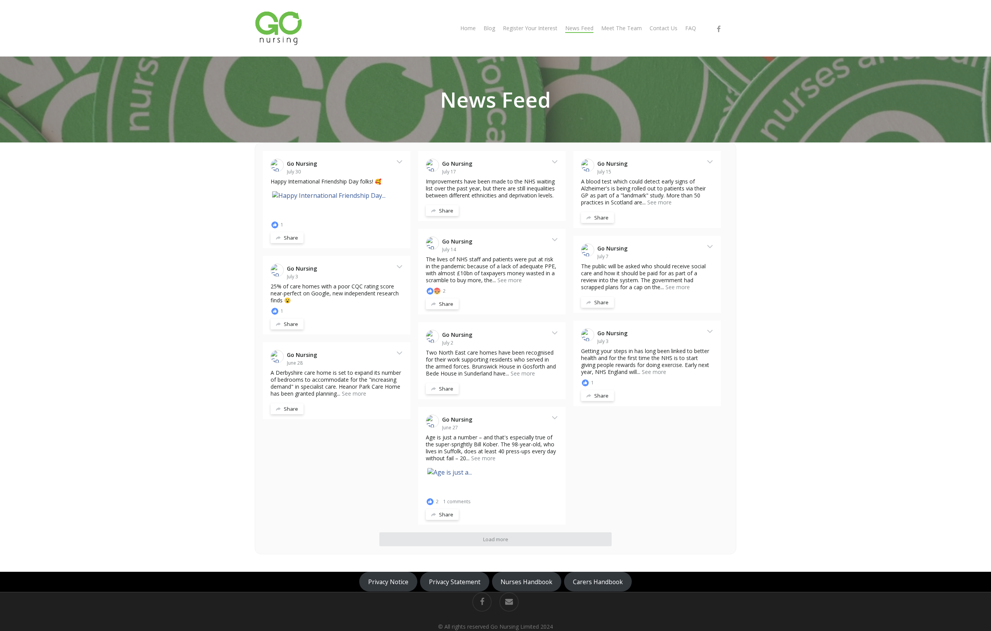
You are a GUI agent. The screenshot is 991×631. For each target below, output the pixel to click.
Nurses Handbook (526, 582)
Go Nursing (302, 163)
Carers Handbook (598, 582)
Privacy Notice (388, 582)
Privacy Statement (454, 582)
